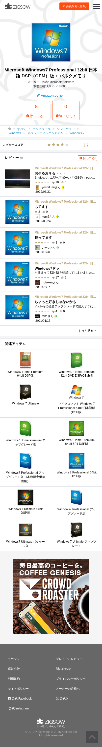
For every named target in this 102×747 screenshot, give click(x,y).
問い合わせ (63, 669)
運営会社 (14, 669)
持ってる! (89, 158)
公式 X (63, 698)
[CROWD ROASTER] (51, 596)
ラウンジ (14, 659)
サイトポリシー (18, 688)
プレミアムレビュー (69, 659)
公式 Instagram (18, 708)
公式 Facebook (21, 698)
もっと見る (86, 330)
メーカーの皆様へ (68, 688)
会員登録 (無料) (75, 6)
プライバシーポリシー (71, 679)
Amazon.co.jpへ (53, 95)
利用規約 (14, 679)
